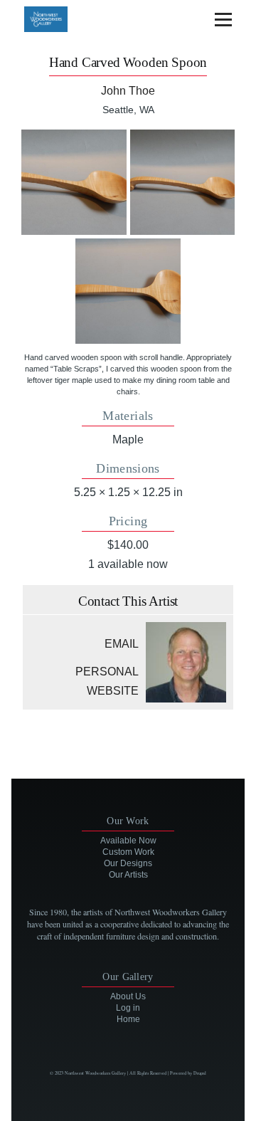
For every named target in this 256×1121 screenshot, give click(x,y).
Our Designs (128, 863)
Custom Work (128, 852)
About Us (128, 996)
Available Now (128, 840)
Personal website (107, 681)
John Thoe (128, 91)
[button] (74, 182)
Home (128, 1019)
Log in (128, 1008)
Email (122, 644)
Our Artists (128, 874)
